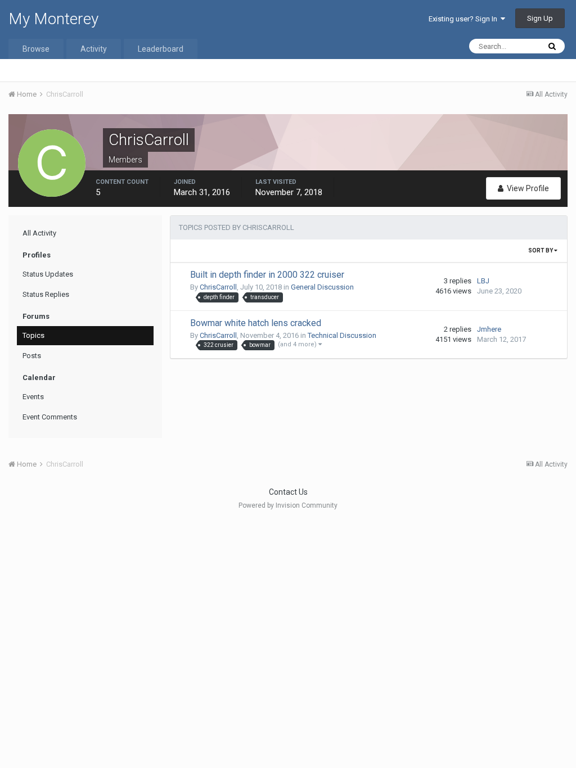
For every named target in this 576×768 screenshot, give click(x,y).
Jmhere (489, 329)
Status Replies (45, 294)
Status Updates (47, 274)
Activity (93, 48)
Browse (36, 48)
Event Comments (49, 417)
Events (33, 396)
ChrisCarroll (218, 287)
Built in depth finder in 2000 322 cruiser (267, 274)
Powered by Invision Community (288, 505)
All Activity (39, 233)
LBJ (483, 281)
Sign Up (540, 18)
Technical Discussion (342, 335)
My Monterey (53, 19)
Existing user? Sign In (465, 19)
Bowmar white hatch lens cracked (255, 323)
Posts (31, 355)
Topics (33, 335)
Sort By (541, 250)
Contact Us (288, 491)
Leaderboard (160, 48)
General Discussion (322, 287)
